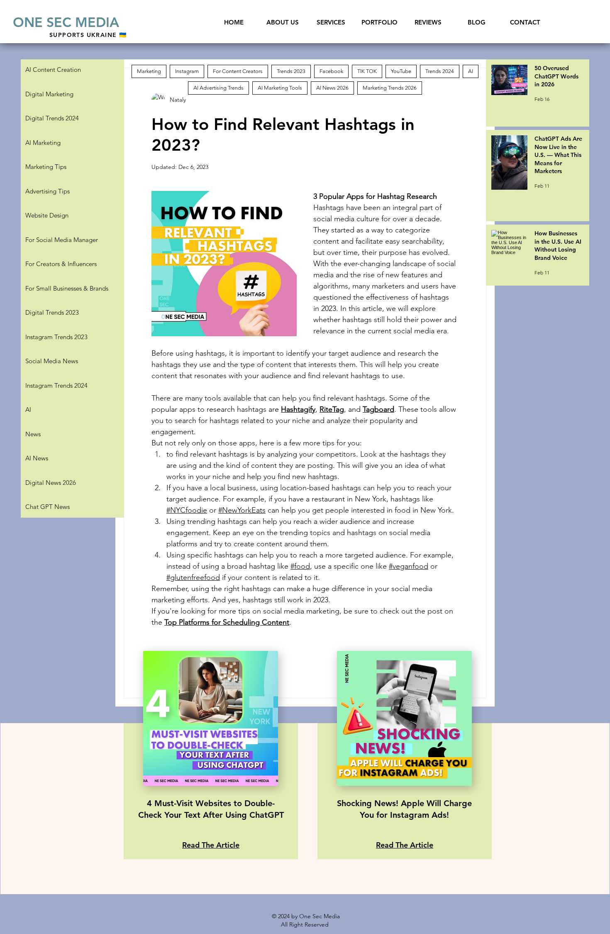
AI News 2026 (332, 88)
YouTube (401, 71)
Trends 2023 (291, 71)
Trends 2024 (439, 71)
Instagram (187, 71)
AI (470, 71)
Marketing (149, 71)
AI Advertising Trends (218, 88)
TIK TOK (367, 71)
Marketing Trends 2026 (390, 88)
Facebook (331, 71)
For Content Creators (238, 71)
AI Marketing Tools (280, 88)
